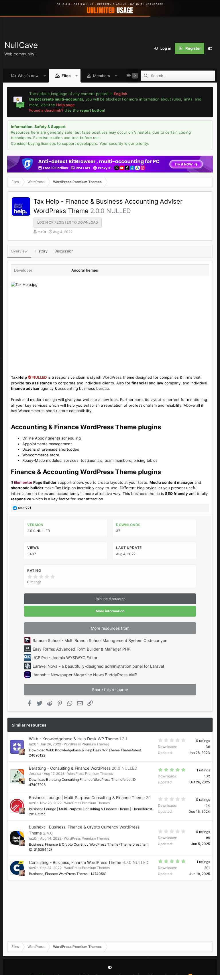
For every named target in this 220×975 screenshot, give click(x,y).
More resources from (110, 628)
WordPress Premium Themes (86, 744)
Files (66, 75)
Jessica (35, 773)
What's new (28, 75)
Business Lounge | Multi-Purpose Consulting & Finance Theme (87, 797)
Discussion (64, 251)
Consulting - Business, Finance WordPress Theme (75, 862)
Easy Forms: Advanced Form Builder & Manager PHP (81, 649)
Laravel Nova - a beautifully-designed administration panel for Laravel (98, 666)
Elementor (23, 482)
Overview (19, 251)
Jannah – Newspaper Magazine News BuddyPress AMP (85, 674)
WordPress (112, 377)
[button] (45, 76)
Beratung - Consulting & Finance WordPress (70, 768)
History (41, 251)
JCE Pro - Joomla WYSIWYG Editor (65, 657)
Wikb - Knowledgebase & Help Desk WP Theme (73, 738)
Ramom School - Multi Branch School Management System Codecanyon (100, 640)
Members (101, 75)
